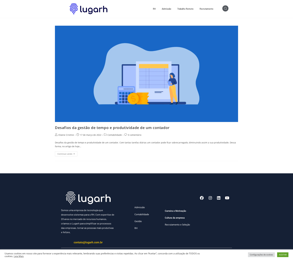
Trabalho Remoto (185, 8)
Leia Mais (19, 256)
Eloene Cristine (66, 134)
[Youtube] (227, 198)
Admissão (166, 8)
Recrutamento (206, 8)
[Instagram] (210, 198)
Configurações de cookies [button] (261, 254)
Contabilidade (114, 134)
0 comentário (134, 134)
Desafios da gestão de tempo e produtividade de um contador (112, 127)
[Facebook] (202, 198)
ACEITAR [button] (283, 254)
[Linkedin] (218, 198)
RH (154, 8)
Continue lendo (67, 153)
